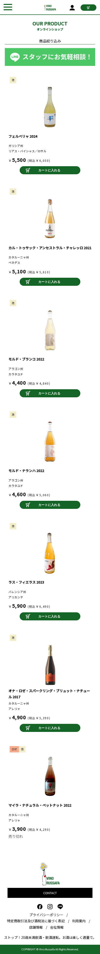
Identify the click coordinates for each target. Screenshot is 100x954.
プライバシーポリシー (46, 914)
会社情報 (57, 927)
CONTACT (50, 893)
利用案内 (79, 920)
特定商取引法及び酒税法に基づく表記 (36, 920)
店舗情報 (36, 927)
